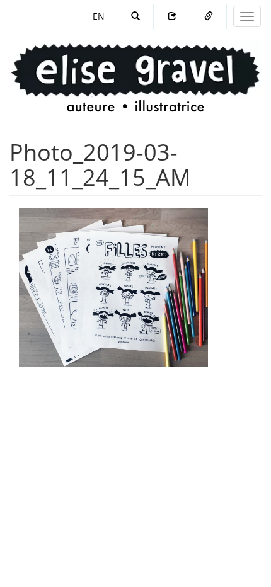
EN (99, 16)
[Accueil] (135, 66)
